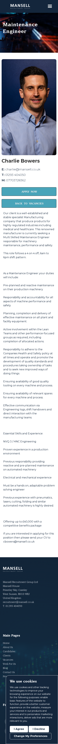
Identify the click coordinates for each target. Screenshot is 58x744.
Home (6, 643)
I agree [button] (19, 729)
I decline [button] (39, 729)
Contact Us (9, 672)
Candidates (9, 651)
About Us (8, 647)
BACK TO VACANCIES (29, 203)
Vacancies (8, 659)
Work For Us (9, 663)
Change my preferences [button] (30, 736)
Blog (5, 668)
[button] (50, 6)
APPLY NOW (29, 191)
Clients (6, 655)
